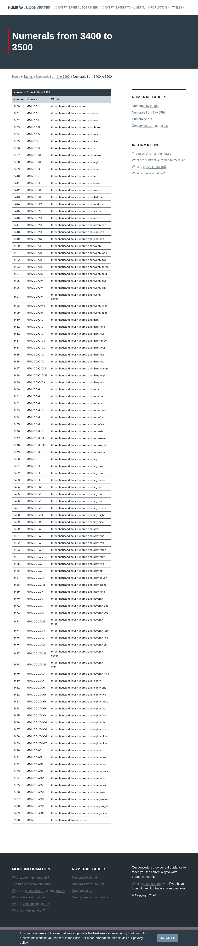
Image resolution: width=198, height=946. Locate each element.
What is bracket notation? (149, 166)
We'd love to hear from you (150, 883)
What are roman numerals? (30, 877)
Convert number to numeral (123, 7)
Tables (177, 7)
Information (157, 7)
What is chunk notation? (148, 173)
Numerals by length (145, 106)
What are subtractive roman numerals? (158, 160)
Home (16, 76)
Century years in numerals (150, 125)
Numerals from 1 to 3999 (53, 76)
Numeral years (142, 119)
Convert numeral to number (76, 7)
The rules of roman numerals (151, 153)
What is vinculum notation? (30, 904)
